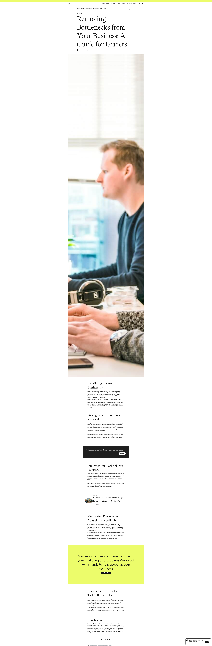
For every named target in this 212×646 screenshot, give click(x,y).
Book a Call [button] (141, 3)
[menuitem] (103, 3)
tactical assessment (15, 0)
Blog (80, 8)
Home (78, 8)
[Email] (109, 639)
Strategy (110, 645)
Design (83, 8)
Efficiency (99, 645)
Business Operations (93, 645)
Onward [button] (207, 641)
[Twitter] (107, 639)
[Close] (211, 1)
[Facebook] (105, 639)
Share (133, 8)
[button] (191, 642)
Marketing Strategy (104, 645)
